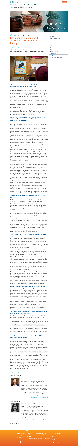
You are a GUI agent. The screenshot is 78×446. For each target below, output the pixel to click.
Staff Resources (53, 53)
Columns (22, 7)
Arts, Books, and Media (55, 38)
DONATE (64, 1)
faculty (18, 47)
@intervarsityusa (57, 433)
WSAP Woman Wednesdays (56, 57)
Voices (11, 34)
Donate (17, 441)
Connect (30, 7)
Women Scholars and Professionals (24, 4)
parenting (12, 47)
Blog (51, 40)
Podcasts (52, 47)
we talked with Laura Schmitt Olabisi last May (23, 50)
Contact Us (43, 433)
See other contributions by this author (39, 397)
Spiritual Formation (54, 51)
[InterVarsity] (16, 2)
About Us (16, 7)
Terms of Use (37, 433)
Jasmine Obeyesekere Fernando (28, 403)
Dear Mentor (53, 44)
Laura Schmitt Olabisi (25, 378)
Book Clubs (52, 42)
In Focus (52, 45)
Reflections (52, 49)
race (15, 47)
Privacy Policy (30, 433)
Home (12, 7)
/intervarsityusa (57, 436)
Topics (26, 7)
